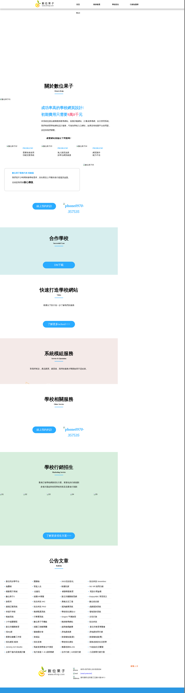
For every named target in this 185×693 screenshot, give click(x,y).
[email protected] (86, 673)
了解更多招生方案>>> (58, 535)
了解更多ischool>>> (59, 324)
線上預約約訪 (44, 206)
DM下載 (58, 265)
